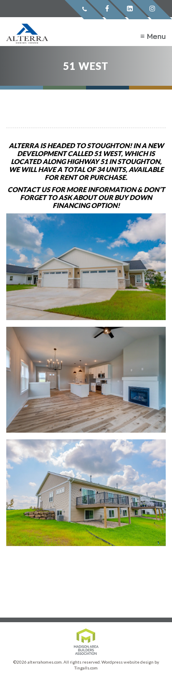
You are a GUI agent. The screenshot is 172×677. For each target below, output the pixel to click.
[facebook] (107, 9)
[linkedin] (129, 9)
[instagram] (152, 9)
